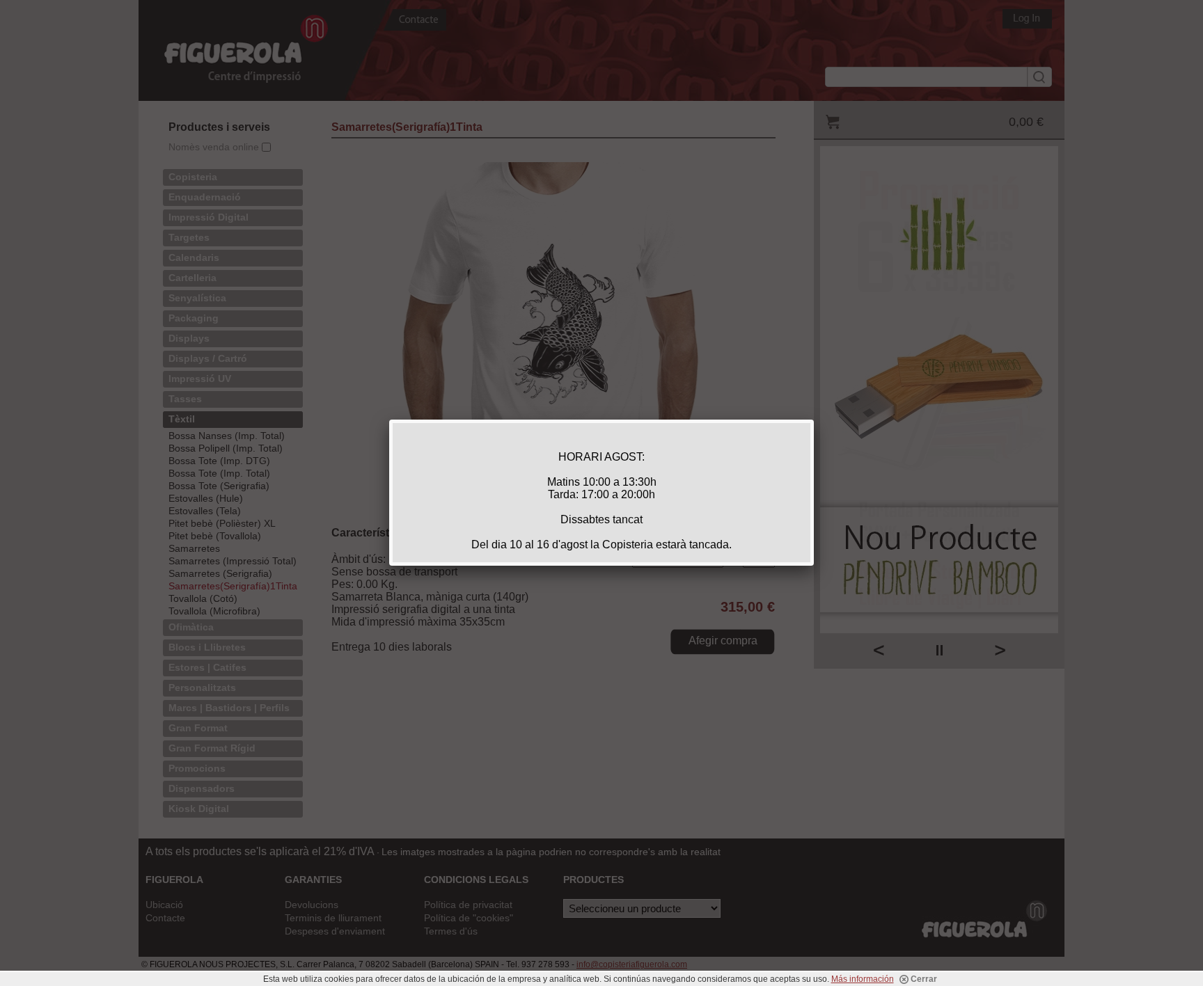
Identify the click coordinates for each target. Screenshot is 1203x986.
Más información (862, 979)
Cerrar (923, 979)
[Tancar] (813, 419)
